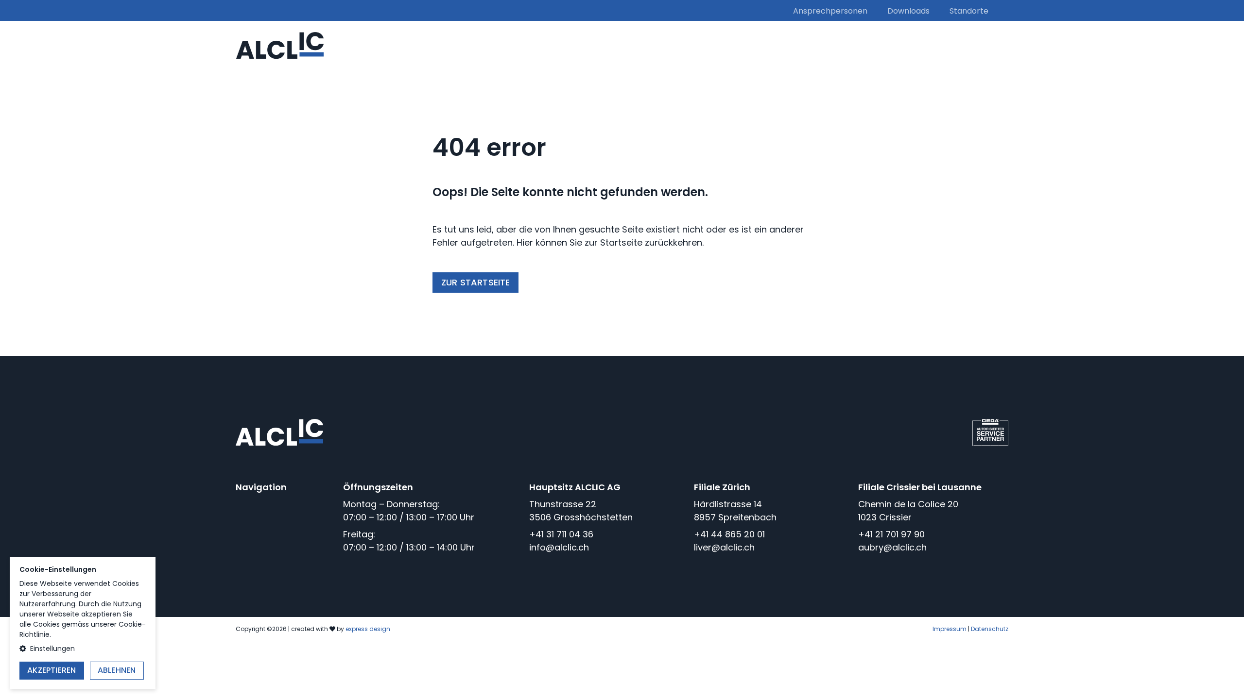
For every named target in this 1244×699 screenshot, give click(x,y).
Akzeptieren (51, 670)
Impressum (950, 629)
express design (368, 629)
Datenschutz (989, 629)
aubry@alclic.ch (892, 547)
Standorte (969, 11)
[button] (82, 649)
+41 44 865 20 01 (729, 534)
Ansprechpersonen (830, 11)
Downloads (908, 11)
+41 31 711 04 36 (561, 534)
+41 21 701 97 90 (891, 534)
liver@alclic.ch (724, 547)
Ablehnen (117, 670)
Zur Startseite (475, 282)
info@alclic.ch (559, 547)
